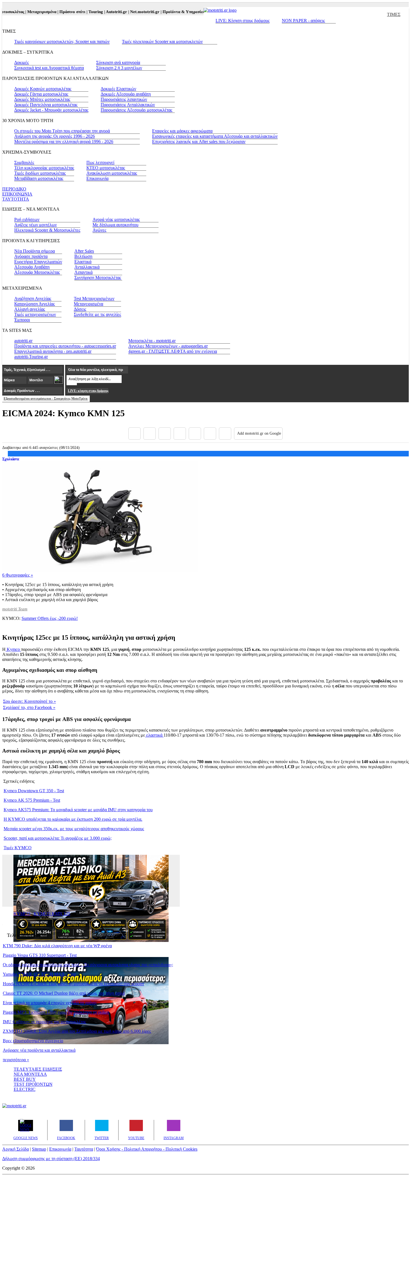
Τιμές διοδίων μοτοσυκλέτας (40, 173)
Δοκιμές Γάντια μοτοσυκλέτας (41, 94)
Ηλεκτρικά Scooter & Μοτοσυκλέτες (47, 230)
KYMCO (21, 913)
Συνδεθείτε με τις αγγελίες (97, 314)
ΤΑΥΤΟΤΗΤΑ (15, 199)
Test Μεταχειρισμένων (94, 298)
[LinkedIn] (210, 433)
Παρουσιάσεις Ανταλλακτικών (128, 104)
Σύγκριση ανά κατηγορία (118, 62)
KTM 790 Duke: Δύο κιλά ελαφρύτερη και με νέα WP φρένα (57, 945)
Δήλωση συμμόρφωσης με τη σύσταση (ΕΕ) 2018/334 (51, 1158)
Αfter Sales (84, 251)
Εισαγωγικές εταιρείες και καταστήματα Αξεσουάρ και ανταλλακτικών (215, 136)
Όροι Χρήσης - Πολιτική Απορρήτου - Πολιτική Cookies (146, 1149)
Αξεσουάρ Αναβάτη (31, 267)
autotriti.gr (23, 340)
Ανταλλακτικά (87, 267)
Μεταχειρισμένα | (34, 11)
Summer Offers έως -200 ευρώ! (50, 618)
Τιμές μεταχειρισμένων (35, 314)
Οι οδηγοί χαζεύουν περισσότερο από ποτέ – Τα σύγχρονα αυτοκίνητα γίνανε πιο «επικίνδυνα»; (88, 964)
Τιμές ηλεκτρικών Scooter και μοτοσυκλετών (162, 41)
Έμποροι (22, 319)
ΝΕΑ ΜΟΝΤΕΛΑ (30, 1074)
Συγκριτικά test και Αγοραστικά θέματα (49, 67)
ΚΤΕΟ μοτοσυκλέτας (105, 167)
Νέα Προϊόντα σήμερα (34, 251)
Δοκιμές (21, 62)
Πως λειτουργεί (100, 162)
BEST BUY (25, 1079)
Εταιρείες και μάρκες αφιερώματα (182, 130)
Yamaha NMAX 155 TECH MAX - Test (39, 974)
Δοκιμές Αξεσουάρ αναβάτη (126, 94)
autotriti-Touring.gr (31, 356)
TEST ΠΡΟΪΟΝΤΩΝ (33, 1084)
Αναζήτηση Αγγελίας (32, 298)
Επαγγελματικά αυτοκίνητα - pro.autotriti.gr (52, 351)
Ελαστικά (82, 261)
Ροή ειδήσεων (26, 219)
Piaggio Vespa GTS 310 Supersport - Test (40, 955)
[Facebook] (134, 433)
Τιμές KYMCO (18, 847)
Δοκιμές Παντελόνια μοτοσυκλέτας (45, 104)
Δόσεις (80, 309)
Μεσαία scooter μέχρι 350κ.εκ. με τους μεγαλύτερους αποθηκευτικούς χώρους (74, 828)
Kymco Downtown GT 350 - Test (34, 790)
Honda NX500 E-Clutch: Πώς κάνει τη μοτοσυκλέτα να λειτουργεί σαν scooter (73, 983)
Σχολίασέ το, (29, 707)
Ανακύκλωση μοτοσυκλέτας (111, 173)
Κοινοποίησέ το (29, 701)
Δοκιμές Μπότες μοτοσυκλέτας (42, 99)
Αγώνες (99, 230)
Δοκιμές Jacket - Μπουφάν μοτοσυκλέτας (51, 110)
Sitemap (39, 1149)
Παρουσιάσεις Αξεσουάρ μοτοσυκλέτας (136, 110)
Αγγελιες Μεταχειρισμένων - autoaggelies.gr (168, 346)
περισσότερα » (16, 1059)
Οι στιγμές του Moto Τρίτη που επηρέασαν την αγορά (62, 130)
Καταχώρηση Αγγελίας (34, 303)
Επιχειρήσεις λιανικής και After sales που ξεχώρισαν (198, 141)
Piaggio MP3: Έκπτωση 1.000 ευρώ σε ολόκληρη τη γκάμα (56, 1012)
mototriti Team (14, 609)
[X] (149, 433)
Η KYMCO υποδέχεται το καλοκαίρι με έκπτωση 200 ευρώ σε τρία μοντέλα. (73, 819)
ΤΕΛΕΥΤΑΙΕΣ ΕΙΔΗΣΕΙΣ (38, 1069)
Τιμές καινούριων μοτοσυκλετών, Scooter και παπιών (62, 41)
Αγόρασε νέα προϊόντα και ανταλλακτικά (39, 1050)
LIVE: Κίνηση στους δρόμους (243, 20)
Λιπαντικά (83, 272)
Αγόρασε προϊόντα (31, 256)
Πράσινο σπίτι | (65, 11)
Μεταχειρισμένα (88, 303)
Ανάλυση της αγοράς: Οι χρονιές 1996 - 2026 (54, 136)
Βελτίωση (83, 256)
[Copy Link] (225, 433)
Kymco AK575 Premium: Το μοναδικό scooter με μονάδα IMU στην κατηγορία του (78, 809)
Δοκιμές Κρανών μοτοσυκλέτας (42, 88)
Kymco (13, 649)
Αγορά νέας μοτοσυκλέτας (116, 219)
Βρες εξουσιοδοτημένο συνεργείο (33, 1040)
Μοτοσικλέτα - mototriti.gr (152, 340)
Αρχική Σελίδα (15, 1149)
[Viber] (180, 433)
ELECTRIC (25, 1089)
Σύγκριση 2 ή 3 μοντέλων (119, 67)
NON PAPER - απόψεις (303, 20)
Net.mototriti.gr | (137, 11)
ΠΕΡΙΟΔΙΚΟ (14, 189)
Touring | (88, 11)
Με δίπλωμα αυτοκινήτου (115, 224)
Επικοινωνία (97, 178)
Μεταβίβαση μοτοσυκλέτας (38, 178)
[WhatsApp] (195, 433)
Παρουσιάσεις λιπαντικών (124, 99)
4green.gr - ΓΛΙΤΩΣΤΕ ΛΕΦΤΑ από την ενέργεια (172, 351)
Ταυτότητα (83, 1149)
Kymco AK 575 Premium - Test (32, 800)
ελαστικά (154, 735)
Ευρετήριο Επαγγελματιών (38, 261)
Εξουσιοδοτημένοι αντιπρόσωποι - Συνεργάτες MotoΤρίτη (46, 399)
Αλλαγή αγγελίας (29, 309)
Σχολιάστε (10, 459)
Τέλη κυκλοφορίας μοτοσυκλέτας (44, 167)
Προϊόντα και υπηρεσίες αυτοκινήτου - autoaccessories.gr (65, 346)
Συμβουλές (24, 162)
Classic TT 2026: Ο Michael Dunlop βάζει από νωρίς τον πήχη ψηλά (64, 993)
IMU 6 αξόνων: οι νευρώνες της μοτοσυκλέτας (44, 1021)
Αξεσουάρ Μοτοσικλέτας (37, 272)
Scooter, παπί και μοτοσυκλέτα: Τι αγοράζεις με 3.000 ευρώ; (58, 838)
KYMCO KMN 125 (52, 913)
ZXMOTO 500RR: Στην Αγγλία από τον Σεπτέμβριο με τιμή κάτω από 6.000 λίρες (77, 1031)
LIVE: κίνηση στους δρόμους (88, 391)
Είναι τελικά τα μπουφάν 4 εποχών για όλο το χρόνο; (50, 1002)
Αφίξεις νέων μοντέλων (35, 224)
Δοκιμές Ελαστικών (118, 88)
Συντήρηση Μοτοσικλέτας (97, 277)
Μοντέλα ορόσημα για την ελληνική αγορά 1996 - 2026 (63, 141)
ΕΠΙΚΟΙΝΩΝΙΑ (17, 194)
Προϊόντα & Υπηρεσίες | (176, 11)
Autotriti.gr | (109, 11)
